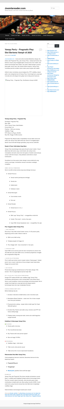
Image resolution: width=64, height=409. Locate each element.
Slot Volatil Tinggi (16, 396)
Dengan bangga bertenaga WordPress (32, 403)
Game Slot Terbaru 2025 (10, 394)
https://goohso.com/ (52, 50)
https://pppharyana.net (52, 81)
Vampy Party (28, 396)
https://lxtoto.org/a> (52, 78)
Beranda (7, 35)
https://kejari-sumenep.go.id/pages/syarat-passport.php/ (53, 75)
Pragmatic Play (19, 394)
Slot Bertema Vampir (32, 394)
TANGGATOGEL (51, 58)
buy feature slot (29, 393)
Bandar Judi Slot (26, 35)
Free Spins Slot (37, 393)
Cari (48, 43)
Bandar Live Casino (36, 35)
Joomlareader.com (15, 8)
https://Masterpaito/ (51, 91)
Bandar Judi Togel (15, 35)
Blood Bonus (23, 393)
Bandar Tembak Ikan (10, 38)
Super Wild (22, 396)
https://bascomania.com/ (53, 90)
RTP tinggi (25, 394)
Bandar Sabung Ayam (48, 35)
